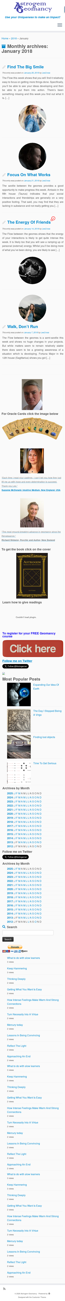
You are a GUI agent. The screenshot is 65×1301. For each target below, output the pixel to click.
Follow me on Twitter (17, 661)
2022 (10, 805)
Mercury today (15, 1025)
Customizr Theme (39, 1297)
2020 (10, 813)
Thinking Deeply (16, 979)
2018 (14, 38)
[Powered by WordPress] (49, 1293)
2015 (10, 834)
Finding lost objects (44, 737)
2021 (10, 809)
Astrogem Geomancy (29, 1293)
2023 (10, 801)
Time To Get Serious (44, 763)
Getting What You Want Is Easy (24, 989)
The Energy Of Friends (29, 222)
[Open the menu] (59, 25)
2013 (10, 842)
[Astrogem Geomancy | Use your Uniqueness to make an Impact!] (32, 8)
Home (5, 38)
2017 (10, 826)
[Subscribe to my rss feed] (5, 1288)
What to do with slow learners (23, 958)
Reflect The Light (16, 1046)
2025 (10, 793)
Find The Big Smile (25, 67)
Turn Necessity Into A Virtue (22, 1014)
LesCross (46, 72)
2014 (10, 838)
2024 (10, 797)
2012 (10, 846)
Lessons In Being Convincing (23, 1035)
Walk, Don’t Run (22, 326)
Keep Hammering (17, 968)
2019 (10, 818)
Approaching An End (18, 1056)
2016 (10, 830)
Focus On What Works (28, 174)
